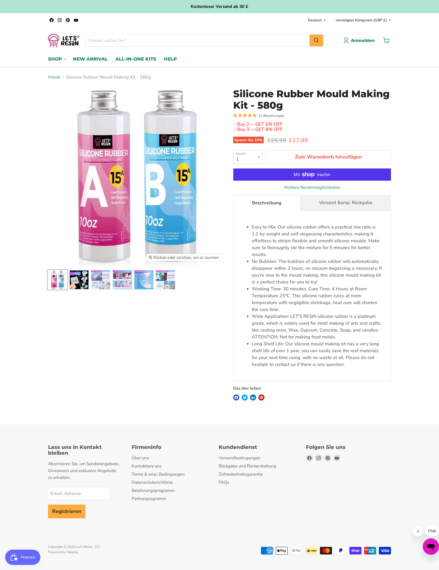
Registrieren (66, 511)
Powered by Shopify (63, 552)
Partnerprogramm (149, 499)
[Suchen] (316, 40)
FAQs (224, 482)
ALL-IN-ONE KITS (135, 59)
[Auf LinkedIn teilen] (253, 397)
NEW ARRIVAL (90, 59)
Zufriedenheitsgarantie (241, 474)
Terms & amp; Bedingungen (158, 474)
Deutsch (315, 20)
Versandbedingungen (239, 458)
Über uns (140, 458)
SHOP (55, 59)
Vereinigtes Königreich (361, 20)
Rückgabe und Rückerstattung (247, 466)
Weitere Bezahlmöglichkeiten (312, 187)
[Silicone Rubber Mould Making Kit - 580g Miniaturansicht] (58, 280)
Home (54, 77)
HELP (170, 59)
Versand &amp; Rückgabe (345, 203)
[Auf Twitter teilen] (245, 397)
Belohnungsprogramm (153, 490)
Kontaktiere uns (147, 466)
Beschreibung (266, 203)
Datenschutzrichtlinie (152, 482)
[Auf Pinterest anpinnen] (261, 397)
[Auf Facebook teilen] (236, 397)
